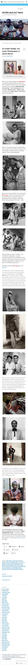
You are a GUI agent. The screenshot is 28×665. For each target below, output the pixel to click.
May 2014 (4, 599)
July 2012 (4, 633)
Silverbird (4, 569)
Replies (21, 569)
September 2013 (6, 612)
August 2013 (5, 614)
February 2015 (5, 589)
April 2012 (4, 638)
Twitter (4, 574)
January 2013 (5, 625)
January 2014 (5, 605)
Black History (9, 561)
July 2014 (4, 595)
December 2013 (5, 607)
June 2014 (4, 597)
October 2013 (5, 610)
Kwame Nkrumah (22, 566)
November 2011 (5, 643)
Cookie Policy (8, 659)
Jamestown (8, 566)
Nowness (4, 267)
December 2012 (5, 627)
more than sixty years (7, 568)
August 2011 (5, 647)
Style (17, 562)
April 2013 (4, 620)
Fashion (4, 562)
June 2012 (4, 635)
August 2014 (5, 594)
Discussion (15, 561)
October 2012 (5, 630)
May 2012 (4, 637)
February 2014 (5, 604)
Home (3, 38)
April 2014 (4, 600)
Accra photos (7, 563)
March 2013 (5, 622)
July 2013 (4, 615)
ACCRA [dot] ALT (6, 580)
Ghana (7, 562)
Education (20, 561)
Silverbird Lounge (20, 537)
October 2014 (5, 591)
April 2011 (4, 650)
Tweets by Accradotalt (7, 576)
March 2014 (5, 602)
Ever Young (17, 565)
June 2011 (4, 648)
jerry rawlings (14, 566)
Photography (12, 562)
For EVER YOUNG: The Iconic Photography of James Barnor (11, 51)
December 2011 (5, 642)
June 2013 (4, 617)
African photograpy (15, 563)
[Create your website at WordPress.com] (14, 2)
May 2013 (4, 619)
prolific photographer (17, 568)
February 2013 (5, 624)
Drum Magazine (10, 565)
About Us (9, 38)
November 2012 (5, 629)
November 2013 (5, 609)
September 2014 (6, 592)
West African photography (12, 569)
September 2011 (6, 645)
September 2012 (6, 632)
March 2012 (5, 640)
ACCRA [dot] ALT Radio (12, 12)
